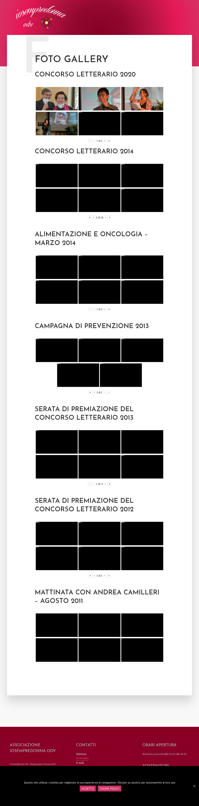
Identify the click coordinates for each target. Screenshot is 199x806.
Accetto (88, 788)
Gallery (125, 18)
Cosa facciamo (69, 18)
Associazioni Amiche (148, 18)
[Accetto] (194, 786)
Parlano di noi (106, 18)
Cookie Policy (109, 788)
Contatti (172, 18)
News (88, 18)
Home (28, 18)
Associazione (46, 18)
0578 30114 (82, 758)
